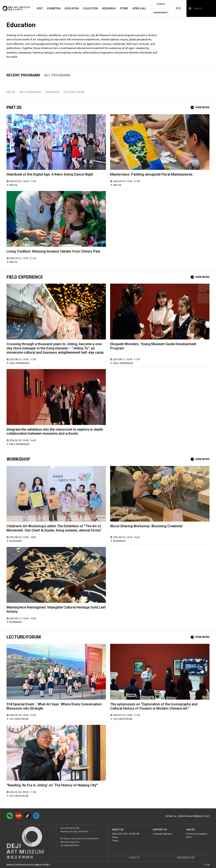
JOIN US (190, 830)
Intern (189, 837)
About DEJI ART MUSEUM (125, 833)
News (115, 837)
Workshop (52, 92)
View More (202, 107)
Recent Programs (23, 75)
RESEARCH (109, 8)
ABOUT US (117, 830)
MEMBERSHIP (160, 13)
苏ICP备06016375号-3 (40, 865)
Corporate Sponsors (162, 833)
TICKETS (161, 4)
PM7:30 (11, 92)
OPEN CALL (139, 8)
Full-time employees (196, 833)
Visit (40, 8)
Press (115, 840)
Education (72, 8)
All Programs (57, 75)
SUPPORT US (160, 830)
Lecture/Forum (74, 92)
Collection (90, 8)
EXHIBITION (54, 8)
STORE (124, 8)
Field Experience (30, 92)
